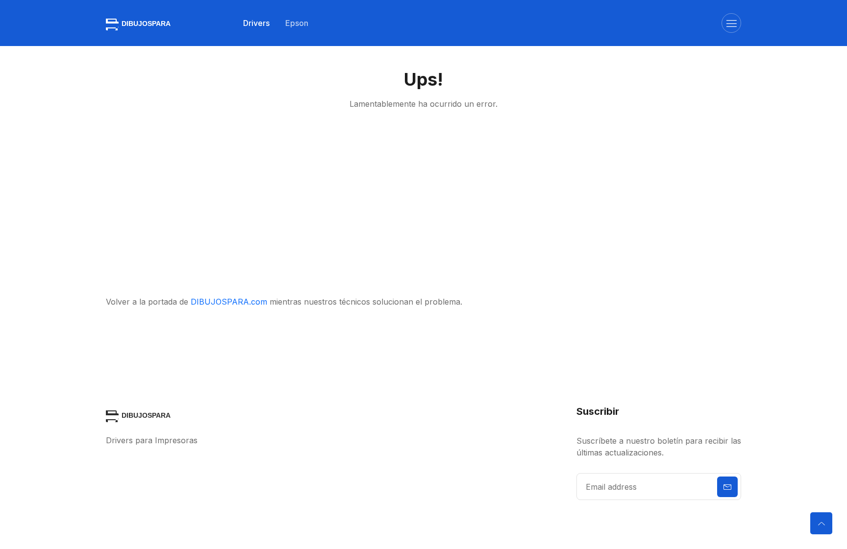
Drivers (256, 23)
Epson (296, 23)
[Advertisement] (423, 202)
